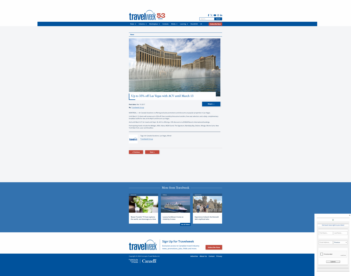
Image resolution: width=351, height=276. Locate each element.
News (132, 35)
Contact (212, 256)
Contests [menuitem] (165, 24)
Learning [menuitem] (183, 24)
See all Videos (185, 224)
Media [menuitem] (173, 24)
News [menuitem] (132, 24)
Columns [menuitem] (142, 24)
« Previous (136, 152)
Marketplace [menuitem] (153, 24)
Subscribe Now (214, 247)
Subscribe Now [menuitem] (215, 24)
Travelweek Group (138, 107)
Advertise (194, 256)
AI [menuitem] (201, 24)
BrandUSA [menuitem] (194, 24)
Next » (152, 152)
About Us (203, 256)
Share (210, 104)
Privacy (219, 256)
